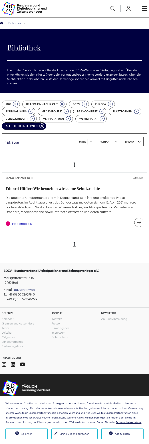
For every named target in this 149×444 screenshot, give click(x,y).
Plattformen (122, 111)
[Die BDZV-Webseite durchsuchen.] (112, 8)
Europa (100, 104)
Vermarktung (53, 118)
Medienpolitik (52, 111)
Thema (129, 141)
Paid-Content (87, 111)
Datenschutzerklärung (129, 422)
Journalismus (16, 111)
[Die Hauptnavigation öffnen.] (144, 8)
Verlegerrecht (17, 118)
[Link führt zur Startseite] (24, 8)
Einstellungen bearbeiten (74, 433)
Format (105, 141)
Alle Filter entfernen (22, 126)
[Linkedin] (13, 364)
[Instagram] (4, 364)
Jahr (82, 141)
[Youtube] (22, 364)
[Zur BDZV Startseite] (1, 23)
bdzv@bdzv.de (24, 290)
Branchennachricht (42, 104)
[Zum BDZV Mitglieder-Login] (128, 8)
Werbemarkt (88, 118)
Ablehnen (26, 433)
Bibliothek (14, 23)
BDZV (76, 104)
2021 (8, 104)
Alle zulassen (122, 433)
